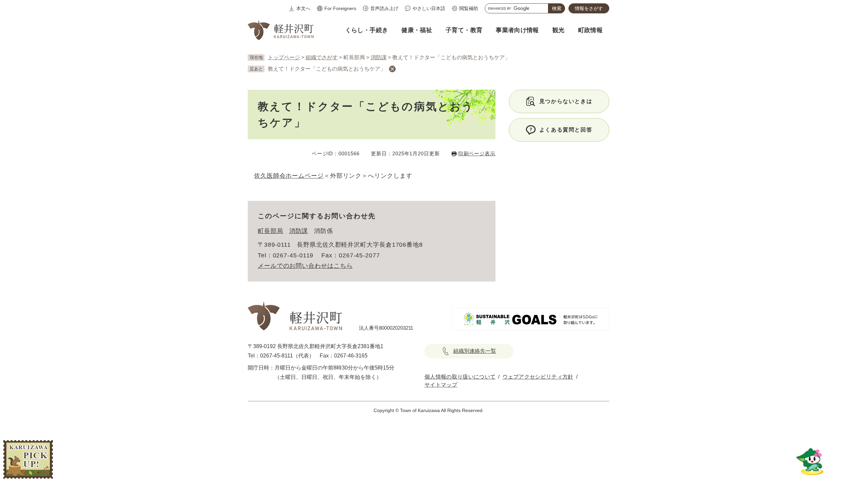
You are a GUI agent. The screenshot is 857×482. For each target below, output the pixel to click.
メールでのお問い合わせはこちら (305, 265)
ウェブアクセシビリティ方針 (537, 377)
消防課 (379, 57)
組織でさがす (322, 57)
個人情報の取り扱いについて (459, 377)
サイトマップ (440, 385)
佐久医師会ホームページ (289, 175)
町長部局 (270, 231)
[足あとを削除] (392, 69)
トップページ (284, 57)
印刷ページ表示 (476, 153)
